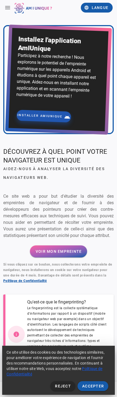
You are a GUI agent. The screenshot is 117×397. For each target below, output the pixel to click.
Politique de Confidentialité (25, 281)
